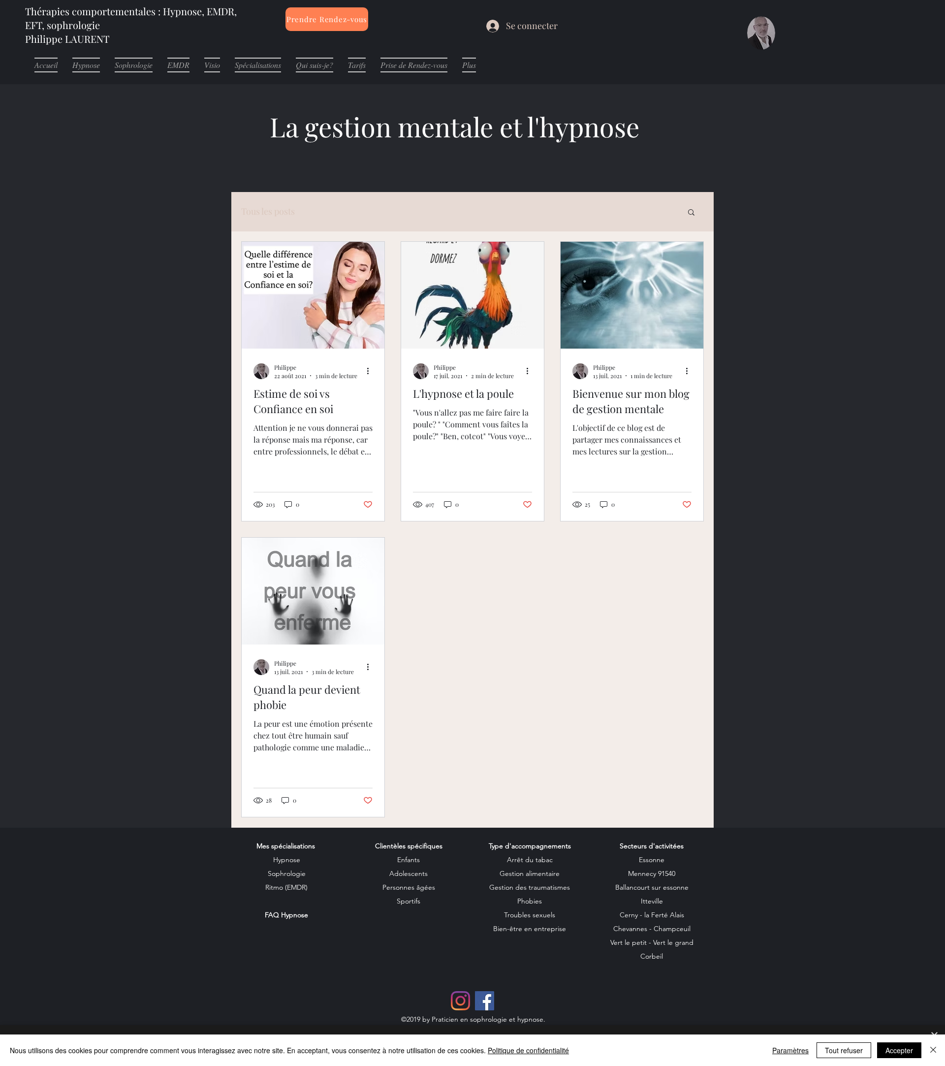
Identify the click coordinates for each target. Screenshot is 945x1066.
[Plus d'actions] (371, 371)
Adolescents (408, 873)
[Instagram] (460, 1000)
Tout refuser (844, 1050)
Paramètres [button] (790, 1050)
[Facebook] (484, 1000)
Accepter (899, 1050)
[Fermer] (933, 1050)
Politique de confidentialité (528, 1050)
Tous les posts (268, 211)
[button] (691, 213)
